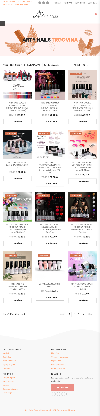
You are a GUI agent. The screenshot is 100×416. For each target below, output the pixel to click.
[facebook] (39, 2)
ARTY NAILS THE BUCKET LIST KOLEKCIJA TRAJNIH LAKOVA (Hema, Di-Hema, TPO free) (82, 166)
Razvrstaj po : (34, 65)
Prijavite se (62, 387)
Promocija (11, 74)
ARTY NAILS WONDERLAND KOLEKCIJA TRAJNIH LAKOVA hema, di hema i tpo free (82, 228)
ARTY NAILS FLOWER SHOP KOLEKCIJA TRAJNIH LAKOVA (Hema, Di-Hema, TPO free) (17, 228)
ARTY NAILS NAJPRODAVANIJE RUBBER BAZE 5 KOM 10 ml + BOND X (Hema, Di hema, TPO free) (50, 167)
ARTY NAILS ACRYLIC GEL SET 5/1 (50, 285)
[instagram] (43, 2)
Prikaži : (77, 65)
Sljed (90, 314)
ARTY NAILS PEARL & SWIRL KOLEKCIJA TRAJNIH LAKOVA (82, 286)
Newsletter (80, 3)
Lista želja (92, 3)
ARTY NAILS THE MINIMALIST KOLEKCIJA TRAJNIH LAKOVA (17, 286)
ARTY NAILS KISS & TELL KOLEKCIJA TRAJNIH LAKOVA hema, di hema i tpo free (50, 228)
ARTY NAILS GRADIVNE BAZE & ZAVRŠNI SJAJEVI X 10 (17, 165)
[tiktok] (63, 394)
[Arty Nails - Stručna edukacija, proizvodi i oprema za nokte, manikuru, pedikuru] (45, 15)
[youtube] (47, 2)
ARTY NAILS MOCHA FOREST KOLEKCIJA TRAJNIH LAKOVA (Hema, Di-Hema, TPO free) (82, 107)
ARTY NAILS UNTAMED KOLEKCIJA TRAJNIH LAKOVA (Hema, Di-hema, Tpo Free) (50, 107)
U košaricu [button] (19, 121)
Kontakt (68, 3)
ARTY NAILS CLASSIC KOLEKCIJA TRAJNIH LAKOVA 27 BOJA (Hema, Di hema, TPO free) (17, 107)
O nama (57, 3)
